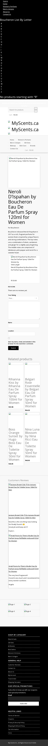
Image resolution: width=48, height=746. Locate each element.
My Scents (11, 743)
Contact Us (14, 148)
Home (12, 139)
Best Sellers (12, 649)
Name (10, 322)
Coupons (11, 719)
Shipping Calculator (14, 682)
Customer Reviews (14, 665)
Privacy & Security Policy (16, 722)
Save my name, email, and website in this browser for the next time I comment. (21, 343)
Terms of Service (13, 715)
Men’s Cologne (15, 142)
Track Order (12, 679)
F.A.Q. (10, 733)
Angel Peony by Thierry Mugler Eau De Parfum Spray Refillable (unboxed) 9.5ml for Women (24, 568)
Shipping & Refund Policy (16, 726)
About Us (11, 672)
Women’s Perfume (24, 139)
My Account (12, 675)
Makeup (13, 145)
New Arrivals (12, 639)
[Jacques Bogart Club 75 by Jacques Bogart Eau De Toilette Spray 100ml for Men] (24, 498)
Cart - (11, 115)
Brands (32, 145)
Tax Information (13, 729)
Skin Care (22, 145)
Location (11, 331)
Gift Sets (27, 142)
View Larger (15, 265)
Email (10, 695)
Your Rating (12, 295)
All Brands (11, 646)
